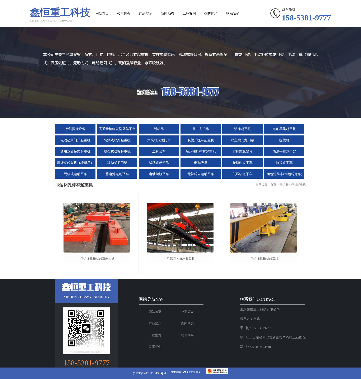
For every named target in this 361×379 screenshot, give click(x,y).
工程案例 (189, 13)
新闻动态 (167, 13)
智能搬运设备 (75, 129)
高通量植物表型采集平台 (117, 129)
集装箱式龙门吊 (159, 140)
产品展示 (145, 13)
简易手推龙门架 (284, 151)
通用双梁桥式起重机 (75, 151)
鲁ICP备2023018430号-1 (149, 373)
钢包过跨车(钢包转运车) (284, 174)
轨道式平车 (284, 162)
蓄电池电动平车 (117, 174)
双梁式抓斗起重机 (200, 140)
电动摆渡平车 (159, 174)
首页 (273, 184)
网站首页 (102, 13)
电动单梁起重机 (284, 129)
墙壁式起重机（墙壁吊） (75, 162)
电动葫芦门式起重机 (75, 140)
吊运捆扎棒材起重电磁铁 (97, 258)
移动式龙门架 (117, 162)
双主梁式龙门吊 (242, 140)
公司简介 (124, 13)
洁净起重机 (242, 129)
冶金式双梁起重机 (117, 151)
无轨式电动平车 (75, 174)
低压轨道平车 (243, 174)
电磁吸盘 (200, 162)
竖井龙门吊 (200, 129)
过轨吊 (159, 129)
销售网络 (211, 13)
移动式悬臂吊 (159, 162)
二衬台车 (159, 151)
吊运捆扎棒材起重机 (201, 151)
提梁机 (284, 140)
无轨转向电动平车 (200, 174)
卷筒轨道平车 (243, 162)
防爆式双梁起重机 (117, 140)
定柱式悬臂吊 (243, 151)
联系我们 (233, 13)
